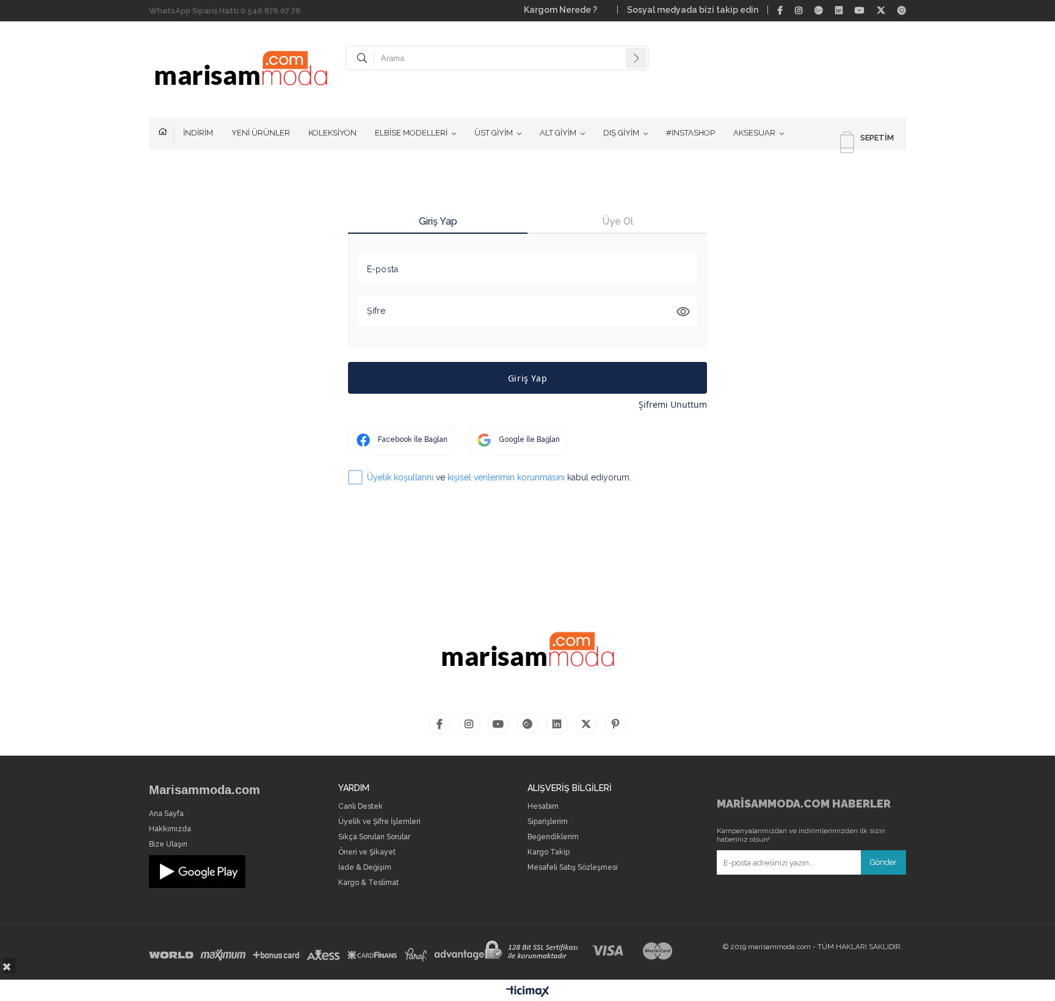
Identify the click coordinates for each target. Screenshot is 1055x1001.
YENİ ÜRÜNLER (260, 132)
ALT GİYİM (558, 132)
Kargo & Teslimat (368, 883)
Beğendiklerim (553, 837)
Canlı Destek (360, 807)
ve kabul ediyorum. (499, 477)
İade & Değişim (364, 868)
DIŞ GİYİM (621, 132)
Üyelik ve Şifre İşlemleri (379, 822)
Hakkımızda (170, 829)
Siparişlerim (548, 822)
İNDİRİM (198, 132)
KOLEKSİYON (332, 132)
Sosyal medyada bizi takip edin (692, 9)
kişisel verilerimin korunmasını (506, 477)
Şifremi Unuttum (673, 404)
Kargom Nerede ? (566, 9)
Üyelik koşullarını (400, 477)
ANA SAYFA (166, 133)
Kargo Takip (549, 852)
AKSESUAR (754, 132)
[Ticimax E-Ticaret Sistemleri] (527, 992)
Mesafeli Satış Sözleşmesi (573, 868)
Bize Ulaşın (168, 844)
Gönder (883, 862)
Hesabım (543, 807)
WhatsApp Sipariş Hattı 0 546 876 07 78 (224, 10)
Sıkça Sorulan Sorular (374, 837)
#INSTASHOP (690, 132)
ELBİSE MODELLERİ (411, 132)
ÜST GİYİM (493, 132)
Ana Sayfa (166, 814)
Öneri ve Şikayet (367, 852)
